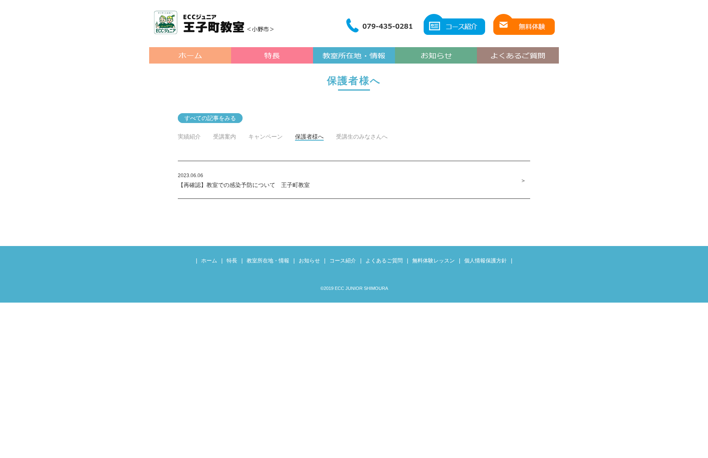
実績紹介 (189, 136)
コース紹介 (342, 261)
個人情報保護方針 (485, 261)
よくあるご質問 (384, 261)
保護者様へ (309, 136)
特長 (232, 261)
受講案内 (224, 136)
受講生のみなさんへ (362, 136)
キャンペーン (265, 136)
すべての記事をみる (210, 118)
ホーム (209, 261)
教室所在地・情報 (268, 261)
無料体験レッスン (433, 261)
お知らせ (309, 261)
